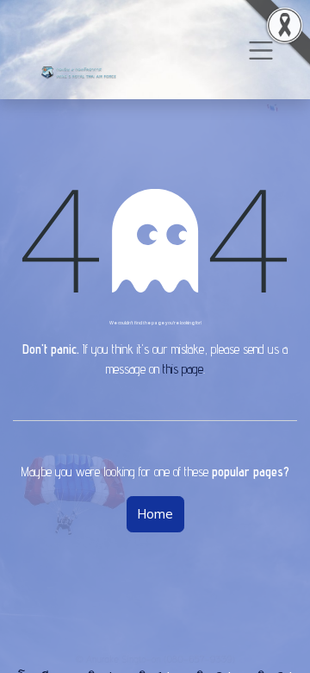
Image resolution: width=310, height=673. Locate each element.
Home (155, 514)
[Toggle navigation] (261, 49)
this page (183, 369)
